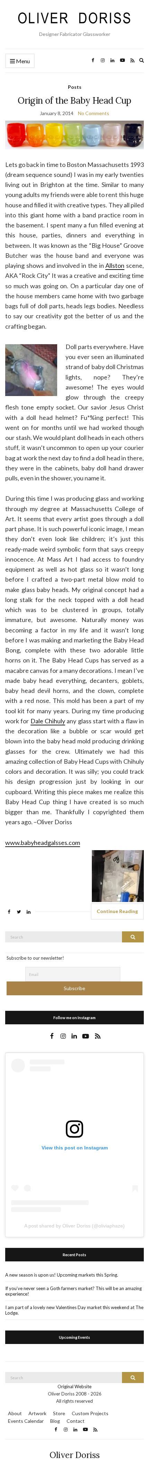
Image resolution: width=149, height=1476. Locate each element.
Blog (55, 1421)
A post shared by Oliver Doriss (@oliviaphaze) (74, 1226)
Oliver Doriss (75, 1455)
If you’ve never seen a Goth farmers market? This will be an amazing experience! (73, 1291)
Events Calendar (26, 1421)
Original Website (74, 1386)
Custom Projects (90, 1413)
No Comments (93, 113)
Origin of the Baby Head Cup (74, 100)
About (15, 1413)
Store (59, 1413)
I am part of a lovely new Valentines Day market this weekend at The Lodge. (74, 1310)
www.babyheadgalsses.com (42, 842)
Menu (22, 61)
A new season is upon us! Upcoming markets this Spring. (61, 1275)
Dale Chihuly (47, 721)
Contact (76, 1421)
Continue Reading (117, 911)
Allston (114, 265)
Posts (74, 87)
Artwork (37, 1413)
